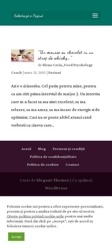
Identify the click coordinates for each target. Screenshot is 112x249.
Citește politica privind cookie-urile (35, 216)
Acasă (26, 148)
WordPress (56, 188)
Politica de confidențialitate (53, 156)
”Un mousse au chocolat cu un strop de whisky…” (66, 55)
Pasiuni (54, 72)
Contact (72, 164)
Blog (42, 148)
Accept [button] (16, 237)
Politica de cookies (43, 164)
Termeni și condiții (68, 148)
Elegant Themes (52, 180)
